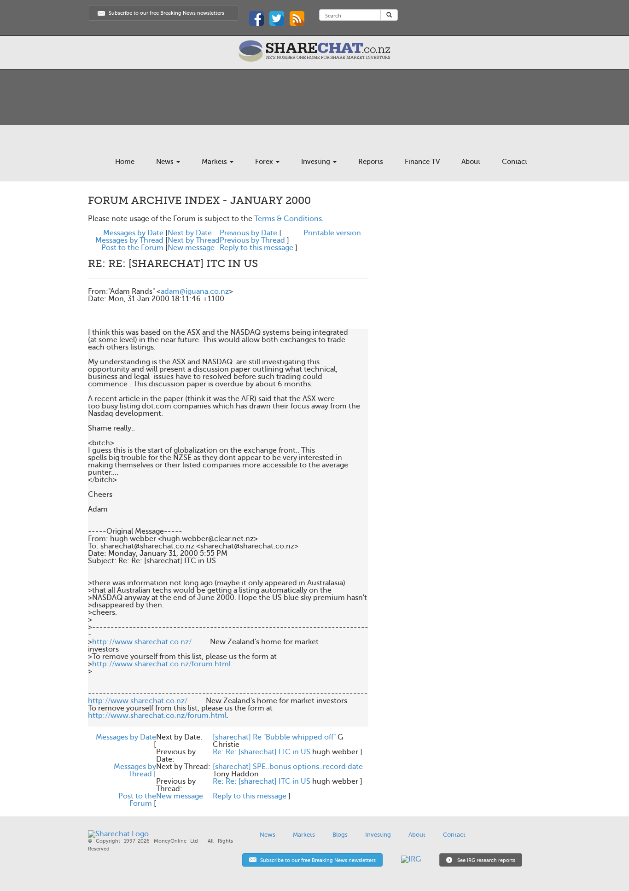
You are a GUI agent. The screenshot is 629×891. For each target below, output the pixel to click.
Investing (316, 161)
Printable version (332, 233)
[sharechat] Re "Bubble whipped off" (274, 737)
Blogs (340, 834)
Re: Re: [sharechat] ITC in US (261, 752)
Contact (514, 161)
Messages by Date (133, 233)
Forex (265, 161)
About (470, 161)
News (165, 161)
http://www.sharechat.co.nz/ (142, 642)
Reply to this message (256, 248)
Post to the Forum (132, 248)
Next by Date (190, 233)
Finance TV (422, 161)
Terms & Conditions (288, 219)
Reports (370, 161)
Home (124, 161)
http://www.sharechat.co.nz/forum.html (161, 664)
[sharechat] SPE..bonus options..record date (288, 767)
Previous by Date (248, 233)
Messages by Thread (129, 240)
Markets (215, 161)
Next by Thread (194, 240)
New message (191, 248)
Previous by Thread (252, 240)
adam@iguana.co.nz (195, 291)
